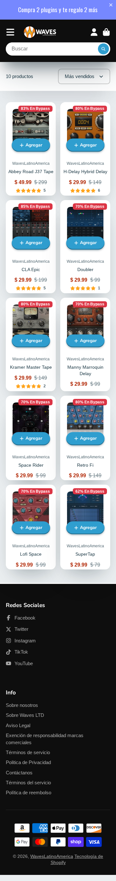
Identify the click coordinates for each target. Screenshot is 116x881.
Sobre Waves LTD (25, 715)
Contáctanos (19, 772)
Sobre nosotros (22, 705)
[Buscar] (103, 49)
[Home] (40, 32)
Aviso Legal (18, 725)
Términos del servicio (28, 782)
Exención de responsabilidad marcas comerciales (44, 739)
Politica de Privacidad (28, 762)
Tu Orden (106, 32)
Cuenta (94, 32)
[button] (112, 4)
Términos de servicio (28, 752)
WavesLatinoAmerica (51, 856)
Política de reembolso (28, 792)
